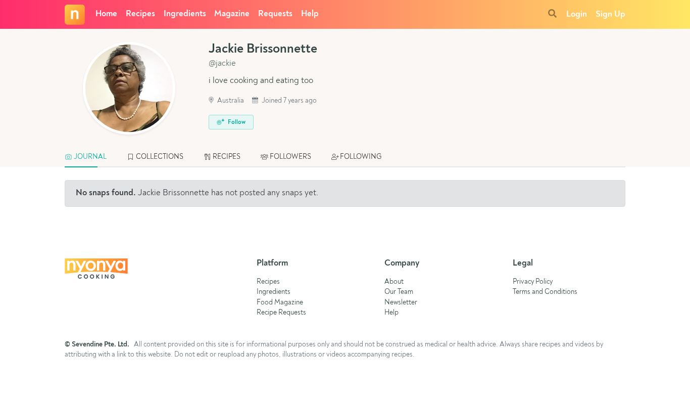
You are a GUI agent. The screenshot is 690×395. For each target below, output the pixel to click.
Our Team (398, 292)
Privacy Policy (533, 282)
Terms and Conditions (545, 292)
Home (106, 14)
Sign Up (610, 14)
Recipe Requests (281, 313)
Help (310, 14)
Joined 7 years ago (288, 101)
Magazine (232, 14)
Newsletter (400, 302)
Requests (275, 14)
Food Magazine (280, 302)
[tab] (91, 157)
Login (576, 14)
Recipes (140, 14)
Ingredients (185, 14)
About (394, 282)
